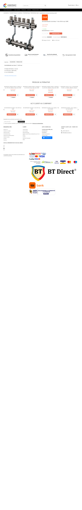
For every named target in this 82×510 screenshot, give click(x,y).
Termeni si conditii (7, 131)
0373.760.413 (66, 131)
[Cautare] (45, 6)
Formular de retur (7, 134)
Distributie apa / (27, 13)
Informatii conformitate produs (10, 75)
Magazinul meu (8, 127)
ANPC (24, 139)
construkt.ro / (7, 13)
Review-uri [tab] (19, 61)
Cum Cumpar (25, 131)
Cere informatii (56, 40)
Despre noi (6, 129)
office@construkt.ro (67, 132)
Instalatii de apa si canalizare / (16, 13)
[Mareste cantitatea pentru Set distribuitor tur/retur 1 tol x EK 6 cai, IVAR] (47, 33)
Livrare (24, 136)
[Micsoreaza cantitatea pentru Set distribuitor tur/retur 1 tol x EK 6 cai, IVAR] (43, 33)
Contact (5, 138)
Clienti (24, 127)
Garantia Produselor (26, 138)
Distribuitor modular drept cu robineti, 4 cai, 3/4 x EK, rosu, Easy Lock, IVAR (31, 87)
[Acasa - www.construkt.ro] (10, 6)
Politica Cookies (6, 137)
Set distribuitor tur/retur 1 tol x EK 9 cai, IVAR (31, 108)
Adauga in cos (55, 33)
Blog (41, 9)
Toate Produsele (8, 9)
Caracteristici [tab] (12, 61)
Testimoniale (25, 129)
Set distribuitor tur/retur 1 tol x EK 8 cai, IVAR (13, 108)
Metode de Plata (26, 132)
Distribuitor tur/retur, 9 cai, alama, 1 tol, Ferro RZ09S (50, 108)
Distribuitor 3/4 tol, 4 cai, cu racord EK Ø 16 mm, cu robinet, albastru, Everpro (69, 87)
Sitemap (5, 140)
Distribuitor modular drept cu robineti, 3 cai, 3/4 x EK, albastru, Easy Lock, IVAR (13, 87)
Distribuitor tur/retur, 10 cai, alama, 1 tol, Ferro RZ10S (69, 108)
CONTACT (29, 9)
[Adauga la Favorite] (17, 95)
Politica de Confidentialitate (37, 123)
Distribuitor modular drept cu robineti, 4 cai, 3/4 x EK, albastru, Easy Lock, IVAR (50, 87)
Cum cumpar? (17, 9)
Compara (13, 97)
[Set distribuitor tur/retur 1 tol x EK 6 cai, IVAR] (22, 33)
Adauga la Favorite (46, 40)
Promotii (24, 9)
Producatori (35, 9)
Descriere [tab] (6, 62)
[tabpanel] (22, 33)
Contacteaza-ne (48, 137)
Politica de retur (7, 132)
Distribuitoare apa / (35, 13)
